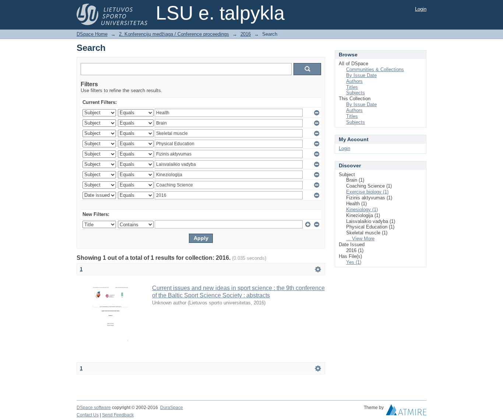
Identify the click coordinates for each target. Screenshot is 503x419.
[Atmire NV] (406, 411)
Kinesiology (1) (362, 209)
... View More (360, 238)
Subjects (355, 92)
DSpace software (94, 407)
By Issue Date (361, 75)
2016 (245, 34)
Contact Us (88, 415)
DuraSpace (171, 407)
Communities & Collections (375, 69)
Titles (352, 87)
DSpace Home (92, 34)
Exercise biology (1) (367, 192)
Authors (354, 81)
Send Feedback (118, 415)
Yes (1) (353, 262)
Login (420, 9)
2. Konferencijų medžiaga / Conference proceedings (174, 34)
